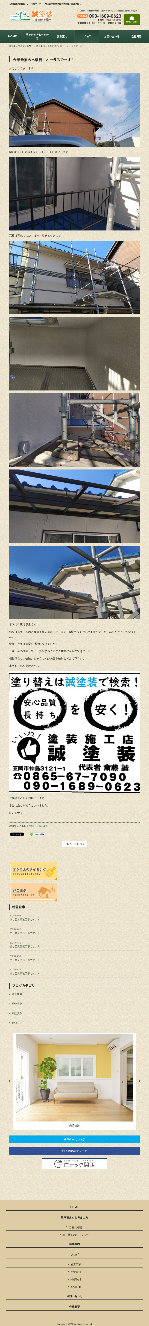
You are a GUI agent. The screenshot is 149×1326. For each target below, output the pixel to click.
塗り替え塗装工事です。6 (24, 958)
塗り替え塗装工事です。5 (24, 971)
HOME (12, 46)
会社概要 (74, 1306)
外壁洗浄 (17, 1013)
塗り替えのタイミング (76, 1234)
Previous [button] (9, 1081)
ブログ (21, 46)
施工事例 (40, 46)
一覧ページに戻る (74, 843)
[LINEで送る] (37, 834)
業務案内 (74, 1244)
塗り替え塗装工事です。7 (24, 945)
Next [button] (139, 1081)
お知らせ (31, 46)
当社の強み (76, 1227)
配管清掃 (17, 1003)
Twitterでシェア (76, 1139)
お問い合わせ (74, 1296)
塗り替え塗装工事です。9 (24, 917)
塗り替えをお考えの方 (74, 1217)
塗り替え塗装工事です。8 (24, 931)
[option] (74, 1081)
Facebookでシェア (75, 1150)
